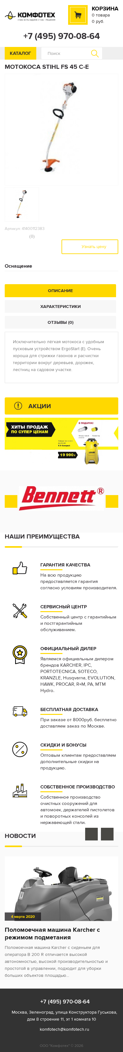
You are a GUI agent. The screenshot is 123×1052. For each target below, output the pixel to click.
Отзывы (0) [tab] (60, 322)
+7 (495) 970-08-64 (61, 36)
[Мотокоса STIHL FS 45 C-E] (22, 204)
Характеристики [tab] (60, 306)
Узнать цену (93, 246)
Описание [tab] (60, 290)
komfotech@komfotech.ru (64, 1029)
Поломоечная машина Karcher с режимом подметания (52, 933)
